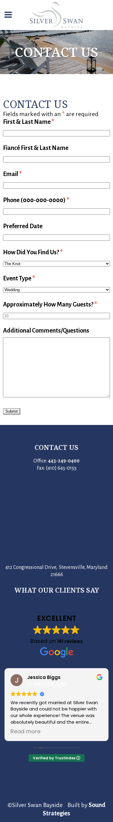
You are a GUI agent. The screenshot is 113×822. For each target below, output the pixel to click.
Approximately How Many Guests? (50, 304)
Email (12, 174)
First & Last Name (28, 121)
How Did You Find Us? (33, 252)
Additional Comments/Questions (46, 330)
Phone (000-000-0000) (36, 200)
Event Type (19, 278)
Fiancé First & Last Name (35, 148)
